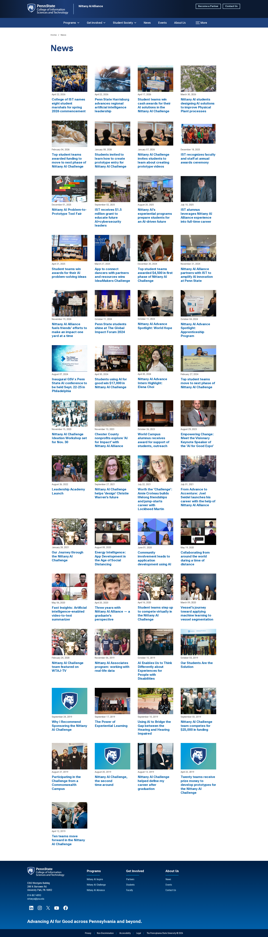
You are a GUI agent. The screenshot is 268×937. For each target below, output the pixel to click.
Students (130, 884)
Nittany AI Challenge (96, 884)
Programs (69, 22)
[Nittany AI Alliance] (50, 9)
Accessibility (125, 933)
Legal (138, 933)
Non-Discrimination (105, 933)
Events (162, 22)
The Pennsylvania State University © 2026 (165, 933)
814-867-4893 (34, 895)
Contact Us (231, 6)
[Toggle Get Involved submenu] (104, 23)
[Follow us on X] (48, 908)
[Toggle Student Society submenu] (135, 23)
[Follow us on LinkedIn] (31, 909)
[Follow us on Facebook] (66, 909)
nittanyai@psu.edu (35, 898)
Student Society (123, 22)
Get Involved (94, 22)
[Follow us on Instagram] (40, 909)
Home (54, 35)
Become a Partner (208, 6)
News (147, 22)
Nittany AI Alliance (91, 6)
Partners (130, 879)
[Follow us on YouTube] (57, 909)
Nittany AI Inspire (95, 879)
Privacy (88, 933)
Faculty (129, 890)
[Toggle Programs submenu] (78, 23)
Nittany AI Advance (96, 890)
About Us (180, 22)
